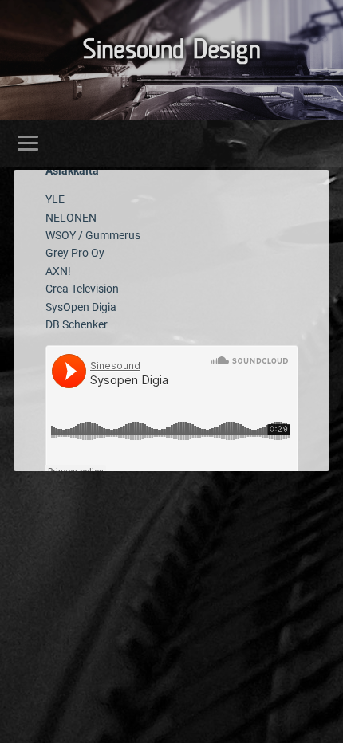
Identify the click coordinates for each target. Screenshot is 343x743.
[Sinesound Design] (171, 57)
